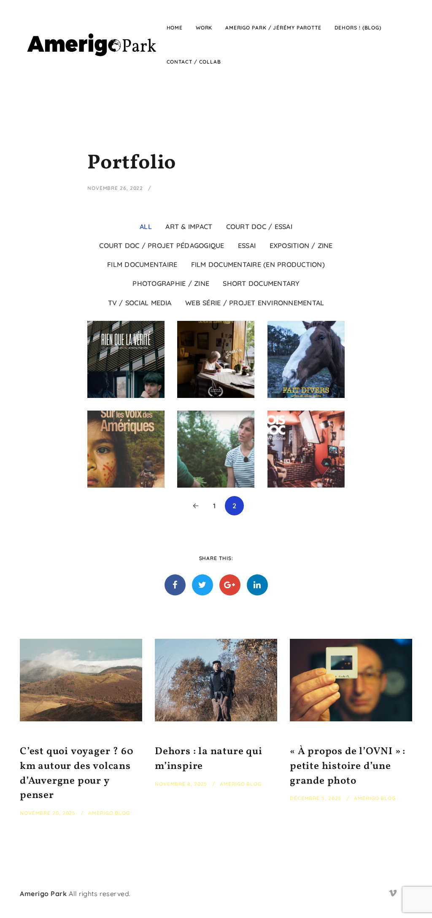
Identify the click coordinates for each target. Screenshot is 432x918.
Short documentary (261, 283)
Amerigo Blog (109, 813)
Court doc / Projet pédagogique (161, 245)
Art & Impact (188, 226)
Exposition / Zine (301, 245)
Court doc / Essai (259, 226)
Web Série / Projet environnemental (254, 303)
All (146, 226)
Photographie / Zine (170, 283)
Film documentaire (142, 264)
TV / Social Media (140, 303)
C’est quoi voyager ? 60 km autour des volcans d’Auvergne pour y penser (76, 774)
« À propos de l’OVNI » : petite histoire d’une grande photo (347, 766)
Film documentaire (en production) (258, 264)
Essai (247, 245)
